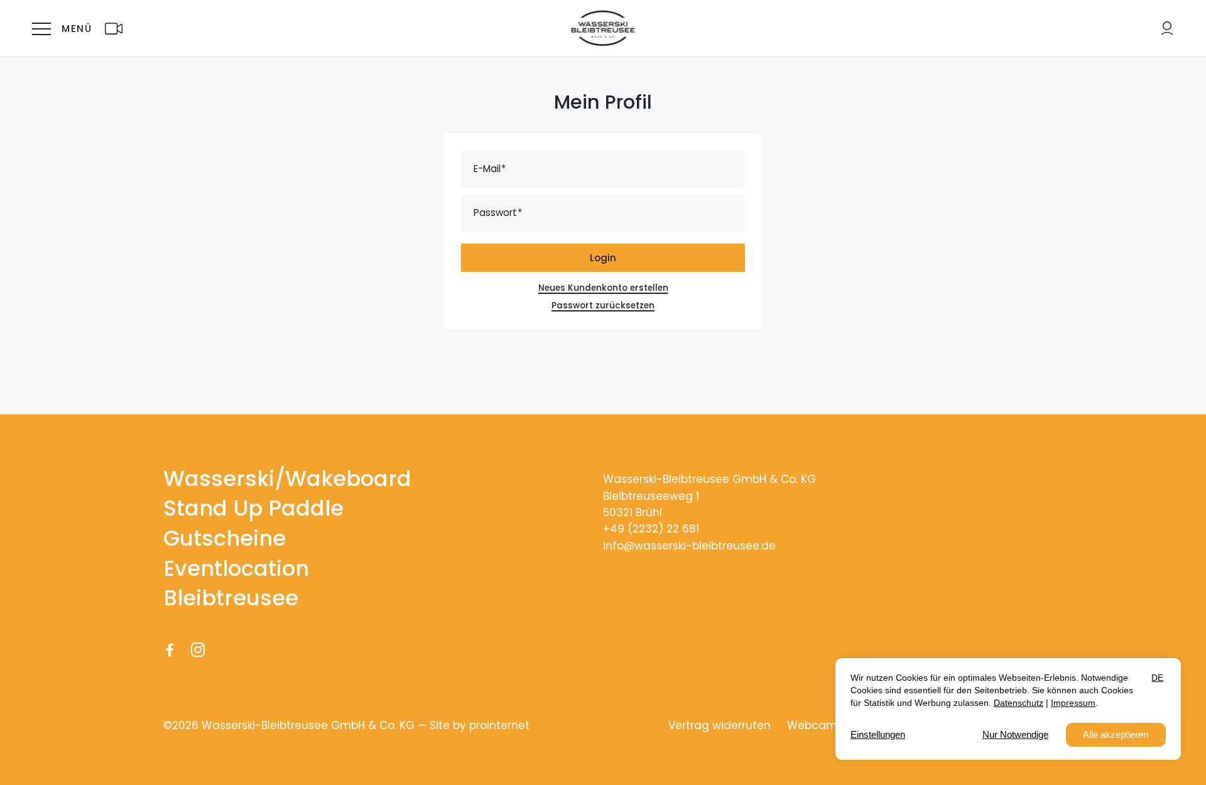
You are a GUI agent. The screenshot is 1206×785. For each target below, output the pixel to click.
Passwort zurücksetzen (603, 305)
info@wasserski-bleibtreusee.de (689, 545)
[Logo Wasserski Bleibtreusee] (603, 28)
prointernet (499, 725)
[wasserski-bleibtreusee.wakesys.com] (1167, 28)
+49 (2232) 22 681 (651, 528)
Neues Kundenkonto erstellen (603, 288)
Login (603, 257)
